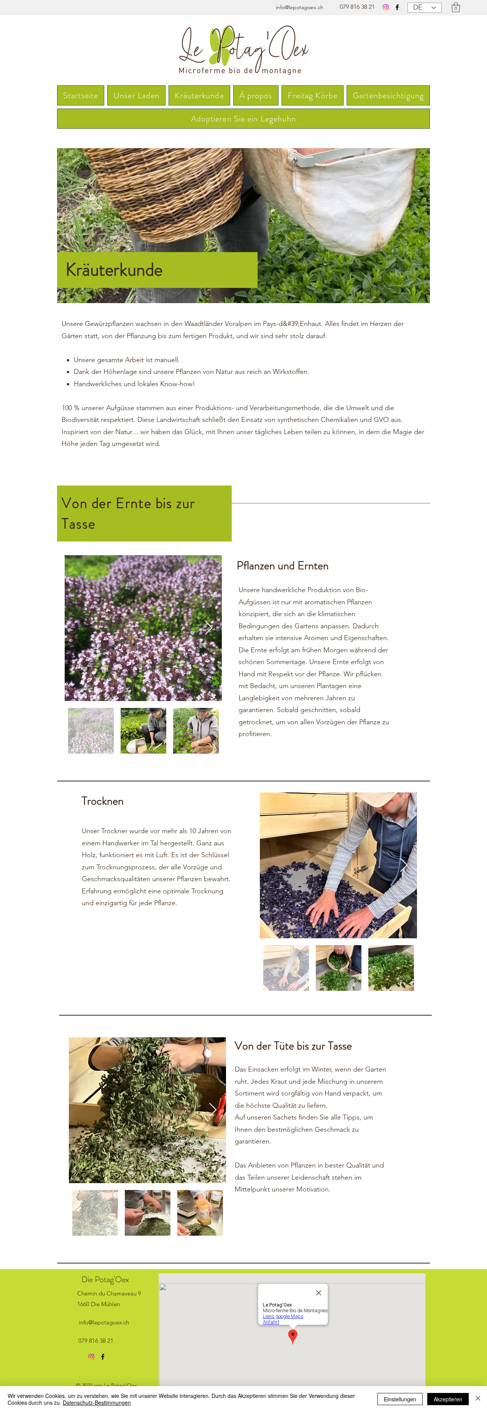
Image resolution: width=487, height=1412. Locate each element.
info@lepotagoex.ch (299, 7)
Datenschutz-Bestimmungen (97, 1402)
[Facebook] (397, 7)
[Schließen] (477, 1399)
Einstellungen (400, 1399)
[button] (456, 7)
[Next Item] (208, 628)
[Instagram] (386, 7)
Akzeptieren (448, 1399)
